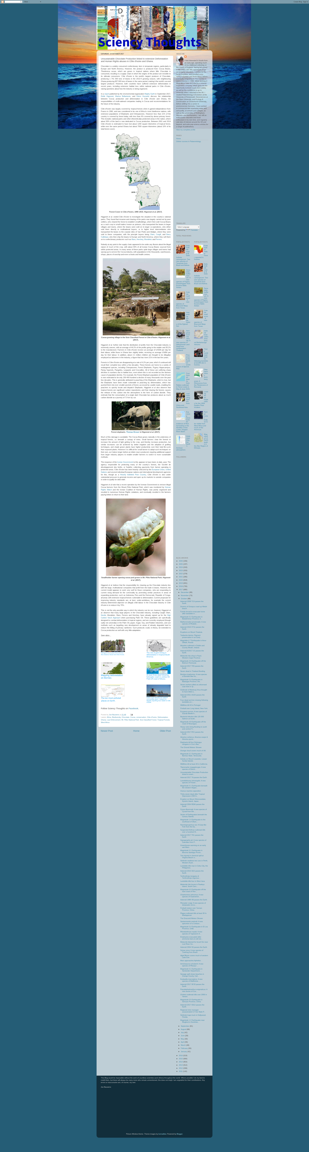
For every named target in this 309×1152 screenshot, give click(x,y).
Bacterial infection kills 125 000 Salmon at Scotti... (192, 717)
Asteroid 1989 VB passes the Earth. (193, 900)
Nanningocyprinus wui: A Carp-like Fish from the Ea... (193, 826)
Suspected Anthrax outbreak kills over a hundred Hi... (192, 831)
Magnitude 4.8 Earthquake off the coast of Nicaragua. (193, 723)
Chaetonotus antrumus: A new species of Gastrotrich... (191, 896)
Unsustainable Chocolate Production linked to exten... (194, 773)
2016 (181, 1055)
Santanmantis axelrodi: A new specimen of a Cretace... (191, 922)
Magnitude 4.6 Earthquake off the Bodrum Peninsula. (193, 662)
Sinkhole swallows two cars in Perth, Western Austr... (194, 862)
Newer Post (107, 731)
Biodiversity (116, 717)
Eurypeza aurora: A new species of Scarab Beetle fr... (193, 712)
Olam (152, 234)
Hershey (140, 239)
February (184, 1048)
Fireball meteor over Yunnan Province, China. (191, 909)
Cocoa (132, 717)
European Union (158, 470)
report (106, 94)
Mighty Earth (150, 94)
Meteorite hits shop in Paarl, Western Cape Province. (191, 657)
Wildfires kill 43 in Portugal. (190, 705)
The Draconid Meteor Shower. (191, 918)
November (185, 595)
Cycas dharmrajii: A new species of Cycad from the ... (193, 810)
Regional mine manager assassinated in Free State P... (192, 1011)
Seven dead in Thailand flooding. (192, 671)
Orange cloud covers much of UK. (193, 751)
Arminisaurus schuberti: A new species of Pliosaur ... (191, 965)
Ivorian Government (125, 462)
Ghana (103, 720)
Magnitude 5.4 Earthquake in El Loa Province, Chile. (194, 928)
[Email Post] (131, 715)
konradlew (162, 1134)
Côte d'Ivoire (152, 717)
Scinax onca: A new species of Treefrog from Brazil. (191, 951)
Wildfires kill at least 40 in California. (194, 764)
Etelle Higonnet (107, 96)
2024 (181, 567)
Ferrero (159, 239)
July (182, 1032)
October (184, 599)
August (184, 1029)
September (185, 1026)
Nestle (103, 615)
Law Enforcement (113, 720)
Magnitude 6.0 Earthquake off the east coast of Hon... (193, 890)
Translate (194, 230)
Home (136, 731)
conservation (141, 717)
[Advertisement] (192, 182)
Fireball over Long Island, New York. (194, 708)
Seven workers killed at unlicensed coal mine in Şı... (193, 685)
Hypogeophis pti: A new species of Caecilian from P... (193, 841)
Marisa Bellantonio (122, 96)
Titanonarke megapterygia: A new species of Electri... (193, 768)
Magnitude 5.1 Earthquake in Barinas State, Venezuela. (191, 755)
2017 (181, 589)
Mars (134, 239)
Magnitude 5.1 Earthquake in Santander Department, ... (191, 970)
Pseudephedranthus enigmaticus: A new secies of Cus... (193, 990)
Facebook (133, 708)
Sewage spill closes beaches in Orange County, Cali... (192, 975)
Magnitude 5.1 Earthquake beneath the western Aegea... (193, 787)
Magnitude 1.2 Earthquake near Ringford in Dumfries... (192, 1021)
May (183, 1039)
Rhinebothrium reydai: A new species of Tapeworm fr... (191, 933)
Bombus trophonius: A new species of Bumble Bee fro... (193, 675)
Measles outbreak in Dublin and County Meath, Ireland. (192, 646)
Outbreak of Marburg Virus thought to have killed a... (193, 691)
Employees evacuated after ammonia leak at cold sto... (191, 938)
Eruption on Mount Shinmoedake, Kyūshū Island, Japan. (193, 800)
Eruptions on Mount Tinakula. (191, 632)
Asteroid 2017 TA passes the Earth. (193, 777)
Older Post (165, 731)
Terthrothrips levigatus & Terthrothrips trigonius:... (190, 877)
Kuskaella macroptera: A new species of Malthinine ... (191, 980)
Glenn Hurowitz (142, 96)
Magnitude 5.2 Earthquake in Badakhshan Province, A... (191, 618)
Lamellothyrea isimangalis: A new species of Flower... (193, 782)
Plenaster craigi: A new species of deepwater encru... (193, 904)
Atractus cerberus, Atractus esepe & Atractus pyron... (194, 738)
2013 (181, 1065)
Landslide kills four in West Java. (192, 881)
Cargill (158, 234)
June (183, 1036)
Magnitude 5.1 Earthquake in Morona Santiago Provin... (191, 851)
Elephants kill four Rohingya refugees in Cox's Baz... (191, 743)
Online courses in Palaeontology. (188, 141)
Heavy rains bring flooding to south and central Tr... (193, 728)
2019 (181, 583)
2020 (181, 580)
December (185, 592)
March (183, 1045)
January (184, 1051)
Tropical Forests (163, 720)
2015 (181, 1059)
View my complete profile (185, 130)
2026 (181, 561)
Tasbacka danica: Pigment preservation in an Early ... (191, 636)
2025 (181, 564)
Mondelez (148, 239)
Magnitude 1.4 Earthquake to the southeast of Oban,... (192, 820)
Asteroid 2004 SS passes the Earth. (193, 947)
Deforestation (163, 717)
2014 (181, 1062)
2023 (181, 570)
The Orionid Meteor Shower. (191, 747)
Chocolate (125, 717)
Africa (109, 717)
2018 (181, 586)
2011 (181, 1071)
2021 (181, 577)
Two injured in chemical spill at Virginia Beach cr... (192, 856)
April (183, 1042)
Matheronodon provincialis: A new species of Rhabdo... (193, 623)
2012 (181, 1068)
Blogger (180, 1134)
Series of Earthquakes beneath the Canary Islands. (193, 815)
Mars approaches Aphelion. (190, 960)
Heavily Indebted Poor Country (133, 475)
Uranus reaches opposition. (190, 791)
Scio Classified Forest (148, 720)
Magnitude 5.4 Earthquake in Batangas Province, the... (191, 680)
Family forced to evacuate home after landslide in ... (192, 612)
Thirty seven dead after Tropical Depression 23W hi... (192, 795)
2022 (181, 574)
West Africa (105, 722)
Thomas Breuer (132, 432)
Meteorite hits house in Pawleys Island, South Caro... (192, 885)
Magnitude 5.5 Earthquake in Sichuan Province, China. (191, 1001)
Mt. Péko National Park (130, 720)
